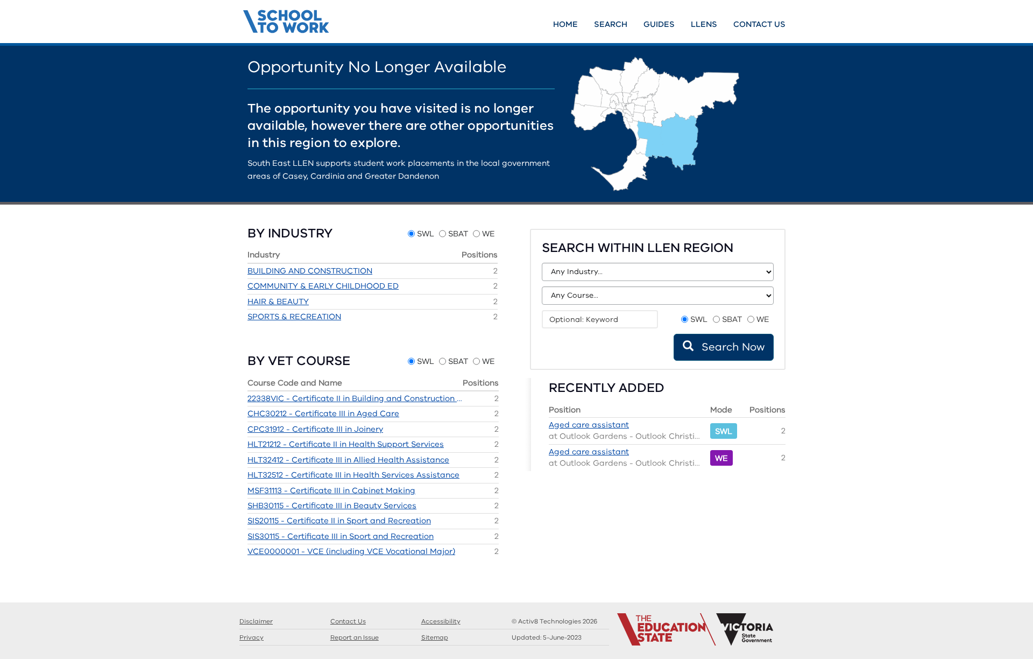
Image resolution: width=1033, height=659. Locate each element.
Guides (659, 24)
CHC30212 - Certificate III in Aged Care (323, 413)
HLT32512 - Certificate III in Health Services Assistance (353, 474)
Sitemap (434, 637)
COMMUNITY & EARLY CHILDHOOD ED (323, 286)
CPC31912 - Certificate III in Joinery (315, 429)
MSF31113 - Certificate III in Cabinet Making (331, 490)
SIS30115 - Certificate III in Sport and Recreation (340, 536)
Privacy (251, 637)
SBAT (458, 233)
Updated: (547, 637)
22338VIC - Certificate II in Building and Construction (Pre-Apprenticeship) (355, 398)
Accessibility (441, 621)
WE (488, 233)
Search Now (732, 347)
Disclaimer (256, 621)
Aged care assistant (589, 424)
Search (610, 24)
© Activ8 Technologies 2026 (554, 621)
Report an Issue (354, 637)
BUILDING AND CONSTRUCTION (309, 270)
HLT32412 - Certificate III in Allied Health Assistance (348, 459)
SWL (425, 233)
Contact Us (759, 24)
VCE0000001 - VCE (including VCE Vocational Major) (351, 551)
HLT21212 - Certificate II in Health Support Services (345, 444)
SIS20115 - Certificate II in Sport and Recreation (339, 520)
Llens (704, 24)
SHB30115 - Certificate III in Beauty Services (331, 505)
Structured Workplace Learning (351, 20)
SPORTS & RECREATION (294, 316)
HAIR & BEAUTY (278, 301)
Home (565, 24)
